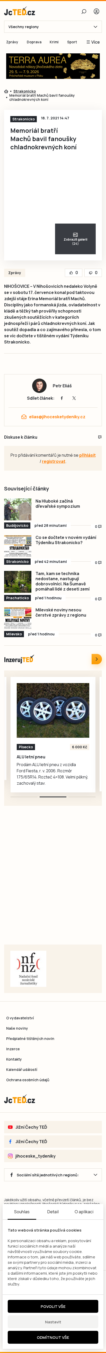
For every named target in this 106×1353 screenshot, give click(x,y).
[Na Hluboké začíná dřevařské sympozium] (17, 509)
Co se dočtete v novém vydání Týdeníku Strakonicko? (66, 540)
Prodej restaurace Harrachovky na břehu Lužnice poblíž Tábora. (49, 759)
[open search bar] (84, 11)
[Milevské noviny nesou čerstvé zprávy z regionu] (17, 618)
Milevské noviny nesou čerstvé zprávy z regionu (61, 612)
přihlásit (87, 455)
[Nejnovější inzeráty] (97, 659)
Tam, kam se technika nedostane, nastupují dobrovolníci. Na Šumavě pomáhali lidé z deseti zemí (63, 581)
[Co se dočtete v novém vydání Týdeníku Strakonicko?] (17, 545)
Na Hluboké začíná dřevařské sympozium (58, 503)
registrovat (53, 461)
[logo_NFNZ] (28, 969)
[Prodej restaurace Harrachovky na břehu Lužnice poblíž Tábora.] (53, 710)
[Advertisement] (53, 882)
